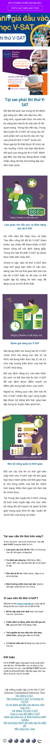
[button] (3, 16)
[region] (25, 6)
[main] (25, 132)
